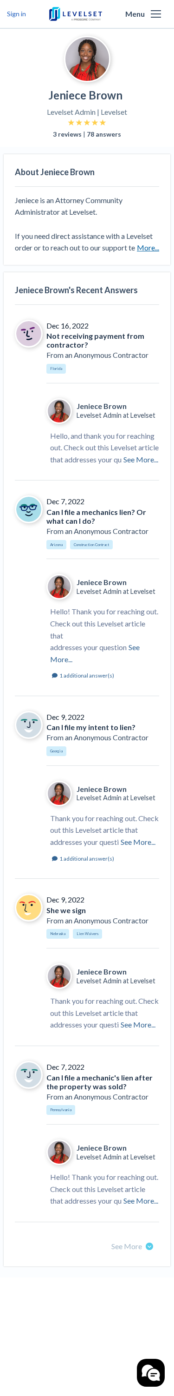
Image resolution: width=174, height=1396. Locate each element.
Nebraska (57, 933)
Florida (56, 368)
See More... (140, 459)
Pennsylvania (60, 1109)
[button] (156, 14)
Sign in (16, 14)
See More (126, 1246)
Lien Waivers (87, 933)
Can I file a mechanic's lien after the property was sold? (99, 1082)
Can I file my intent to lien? (90, 727)
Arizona (56, 544)
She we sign (66, 910)
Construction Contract (91, 544)
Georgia (56, 751)
